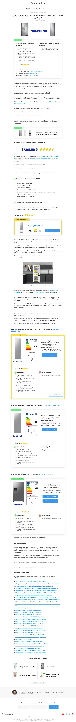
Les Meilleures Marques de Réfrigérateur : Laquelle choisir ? (31, 581)
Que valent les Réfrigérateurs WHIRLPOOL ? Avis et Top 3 (30, 619)
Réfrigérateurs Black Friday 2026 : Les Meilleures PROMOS (30, 652)
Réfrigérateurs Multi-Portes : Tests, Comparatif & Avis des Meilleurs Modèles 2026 (36, 590)
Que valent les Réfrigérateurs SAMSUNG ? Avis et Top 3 (29, 623)
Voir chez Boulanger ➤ (52, 230)
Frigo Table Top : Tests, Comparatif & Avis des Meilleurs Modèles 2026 (33, 595)
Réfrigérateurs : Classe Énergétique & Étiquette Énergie (30, 650)
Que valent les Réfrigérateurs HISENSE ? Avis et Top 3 (29, 617)
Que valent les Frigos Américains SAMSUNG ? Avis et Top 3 (30, 630)
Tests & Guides (37, 8)
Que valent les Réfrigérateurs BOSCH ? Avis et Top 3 (29, 621)
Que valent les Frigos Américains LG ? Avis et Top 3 (28, 632)
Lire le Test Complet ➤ (56, 395)
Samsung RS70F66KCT (46, 474)
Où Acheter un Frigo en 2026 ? (23, 639)
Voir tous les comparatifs (38, 682)
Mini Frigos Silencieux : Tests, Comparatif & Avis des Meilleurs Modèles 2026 (35, 597)
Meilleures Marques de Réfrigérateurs (40, 158)
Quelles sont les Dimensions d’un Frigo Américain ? (29, 641)
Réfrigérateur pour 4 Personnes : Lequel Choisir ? (28, 610)
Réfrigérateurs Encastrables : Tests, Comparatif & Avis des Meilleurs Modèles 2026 (36, 588)
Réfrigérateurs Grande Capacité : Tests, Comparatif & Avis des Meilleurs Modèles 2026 (37, 599)
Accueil (31, 12)
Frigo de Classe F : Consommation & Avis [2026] (27, 648)
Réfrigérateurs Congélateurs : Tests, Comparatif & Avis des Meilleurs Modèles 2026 (37, 584)
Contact (45, 717)
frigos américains (39, 292)
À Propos (31, 717)
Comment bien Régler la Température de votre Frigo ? (29, 646)
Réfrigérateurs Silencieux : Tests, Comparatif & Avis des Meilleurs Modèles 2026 (36, 601)
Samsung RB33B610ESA (52, 405)
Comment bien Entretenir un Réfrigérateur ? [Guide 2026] (30, 637)
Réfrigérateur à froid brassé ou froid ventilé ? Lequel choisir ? (31, 643)
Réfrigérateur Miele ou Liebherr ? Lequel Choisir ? (28, 628)
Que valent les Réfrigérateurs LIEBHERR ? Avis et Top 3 (29, 626)
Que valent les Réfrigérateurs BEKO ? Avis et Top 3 (28, 614)
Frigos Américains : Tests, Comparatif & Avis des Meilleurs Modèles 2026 (34, 586)
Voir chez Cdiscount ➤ (49, 429)
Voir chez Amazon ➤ (50, 501)
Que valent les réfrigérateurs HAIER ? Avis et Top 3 (28, 612)
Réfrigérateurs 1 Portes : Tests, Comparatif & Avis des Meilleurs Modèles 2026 (35, 593)
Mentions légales (38, 717)
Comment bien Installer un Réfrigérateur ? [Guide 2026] (30, 634)
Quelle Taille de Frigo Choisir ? (23, 608)
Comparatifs (29, 8)
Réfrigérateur (43, 12)
